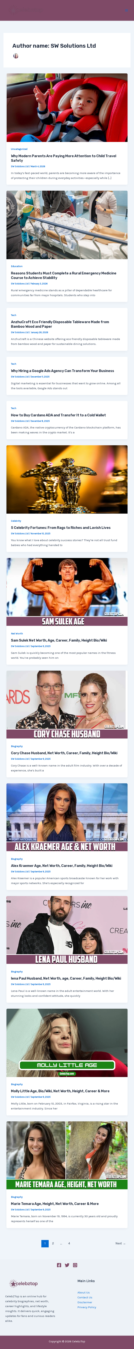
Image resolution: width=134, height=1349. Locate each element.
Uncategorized (19, 149)
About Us (83, 1292)
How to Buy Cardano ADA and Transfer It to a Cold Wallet (58, 415)
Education (17, 266)
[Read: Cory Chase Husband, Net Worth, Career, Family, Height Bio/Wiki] (67, 704)
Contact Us (84, 1297)
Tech (13, 315)
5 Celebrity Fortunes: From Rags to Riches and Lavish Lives (61, 528)
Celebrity (16, 520)
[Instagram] (75, 1265)
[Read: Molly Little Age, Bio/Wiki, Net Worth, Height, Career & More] (67, 1042)
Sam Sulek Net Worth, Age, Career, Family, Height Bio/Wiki (59, 640)
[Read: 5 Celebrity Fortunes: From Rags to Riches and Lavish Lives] (67, 479)
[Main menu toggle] (127, 10)
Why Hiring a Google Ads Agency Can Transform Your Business (62, 371)
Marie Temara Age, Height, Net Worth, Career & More (55, 1204)
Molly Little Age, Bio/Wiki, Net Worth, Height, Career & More (60, 1091)
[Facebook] (59, 1265)
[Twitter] (67, 1265)
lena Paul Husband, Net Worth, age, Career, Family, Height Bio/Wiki (66, 978)
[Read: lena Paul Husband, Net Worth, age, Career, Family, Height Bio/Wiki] (67, 930)
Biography (17, 746)
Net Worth (17, 633)
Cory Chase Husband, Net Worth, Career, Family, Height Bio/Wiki (64, 753)
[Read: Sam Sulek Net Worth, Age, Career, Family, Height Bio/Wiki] (67, 592)
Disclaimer (84, 1302)
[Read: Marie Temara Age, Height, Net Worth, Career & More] (67, 1155)
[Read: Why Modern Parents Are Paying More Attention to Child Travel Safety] (67, 107)
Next (121, 1243)
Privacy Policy (86, 1307)
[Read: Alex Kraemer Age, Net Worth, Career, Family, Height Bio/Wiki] (67, 817)
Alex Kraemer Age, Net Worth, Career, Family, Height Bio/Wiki (61, 866)
